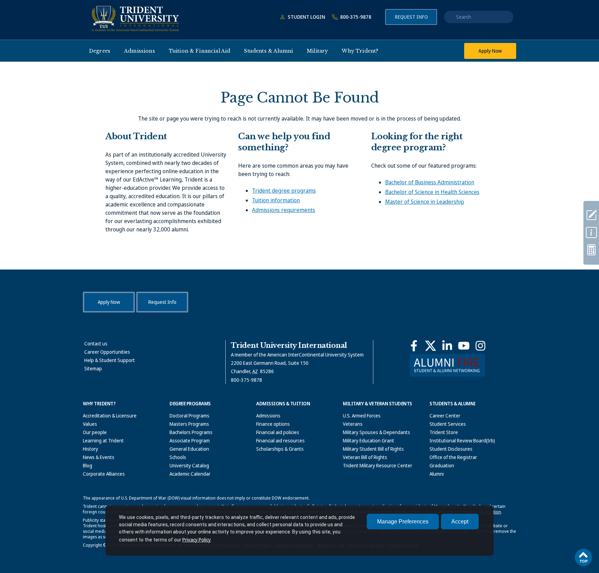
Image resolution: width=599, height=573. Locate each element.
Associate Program (190, 440)
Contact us (95, 343)
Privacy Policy (196, 539)
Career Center (444, 415)
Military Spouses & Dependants (376, 432)
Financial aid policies (277, 432)
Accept (459, 521)
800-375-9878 (355, 17)
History (90, 449)
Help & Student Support (109, 360)
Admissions (268, 415)
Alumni (436, 473)
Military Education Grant (368, 440)
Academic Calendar (190, 473)
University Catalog (189, 465)
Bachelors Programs (191, 432)
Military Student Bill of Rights (373, 449)
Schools (178, 457)
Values (90, 424)
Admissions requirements (283, 210)
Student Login (306, 17)
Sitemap (93, 368)
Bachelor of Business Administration (429, 182)
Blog (87, 465)
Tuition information (276, 200)
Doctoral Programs (189, 415)
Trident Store (443, 432)
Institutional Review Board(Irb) (462, 440)
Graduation (441, 465)
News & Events (98, 457)
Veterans (353, 424)
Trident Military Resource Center (377, 465)
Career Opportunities (107, 352)
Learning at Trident (103, 440)
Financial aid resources (280, 440)
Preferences (402, 521)
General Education (189, 449)
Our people (95, 432)
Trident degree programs (284, 190)
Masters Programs (189, 424)
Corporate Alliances (104, 473)
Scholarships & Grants (280, 449)
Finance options (273, 424)
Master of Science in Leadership (424, 201)
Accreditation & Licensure (110, 415)
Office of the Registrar (453, 457)
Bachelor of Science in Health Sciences (432, 192)
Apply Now (490, 50)
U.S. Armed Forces (362, 415)
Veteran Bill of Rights (365, 457)
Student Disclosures (450, 449)
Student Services (447, 424)
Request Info (411, 17)
